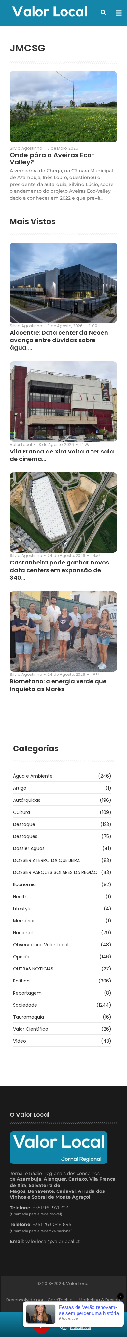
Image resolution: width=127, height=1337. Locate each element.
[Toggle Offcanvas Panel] (118, 13)
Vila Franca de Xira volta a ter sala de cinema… (62, 455)
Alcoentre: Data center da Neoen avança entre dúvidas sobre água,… (59, 340)
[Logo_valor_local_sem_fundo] (49, 12)
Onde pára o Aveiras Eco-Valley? (52, 158)
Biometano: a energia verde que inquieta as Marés (58, 685)
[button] (103, 12)
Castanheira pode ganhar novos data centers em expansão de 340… (59, 570)
